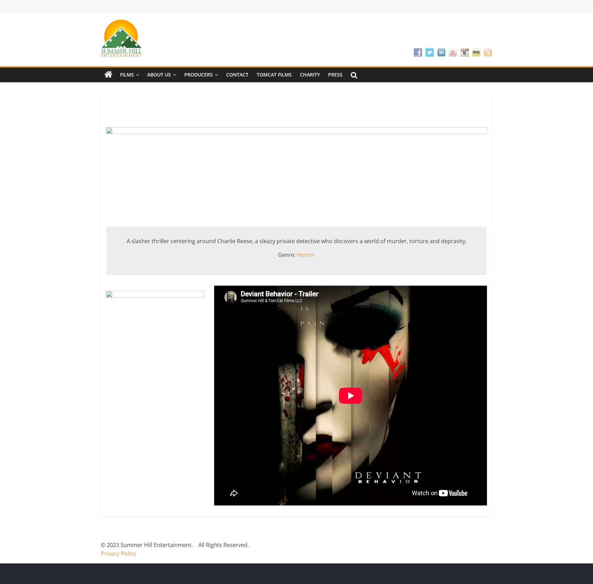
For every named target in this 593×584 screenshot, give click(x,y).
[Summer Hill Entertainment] (108, 75)
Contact (237, 74)
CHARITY (310, 74)
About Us (159, 74)
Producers (198, 74)
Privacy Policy (118, 553)
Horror (306, 255)
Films (127, 74)
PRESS (335, 74)
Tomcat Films (274, 74)
